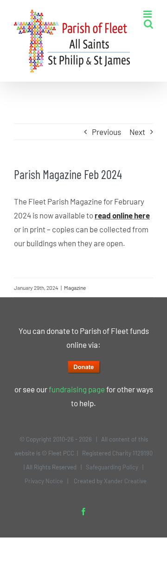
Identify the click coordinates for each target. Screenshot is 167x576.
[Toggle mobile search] (148, 24)
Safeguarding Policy (112, 467)
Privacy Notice (44, 481)
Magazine (75, 287)
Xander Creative (125, 481)
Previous (106, 131)
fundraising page (77, 389)
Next (137, 131)
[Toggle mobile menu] (148, 14)
